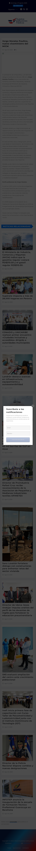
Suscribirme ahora (18, 439)
